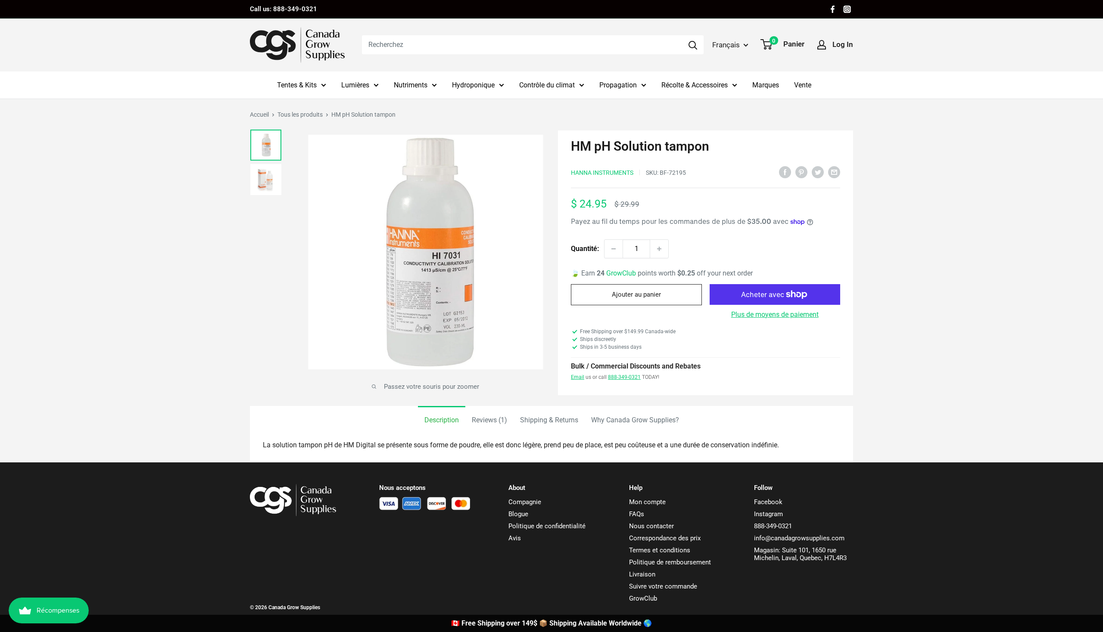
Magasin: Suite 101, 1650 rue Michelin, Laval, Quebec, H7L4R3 (800, 554)
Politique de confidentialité (547, 526)
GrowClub (622, 273)
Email (577, 377)
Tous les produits (300, 114)
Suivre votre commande (663, 586)
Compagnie (524, 502)
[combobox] (522, 44)
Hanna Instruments (602, 172)
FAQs (636, 514)
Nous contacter (651, 526)
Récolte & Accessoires (694, 85)
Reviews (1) (489, 420)
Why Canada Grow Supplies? (635, 420)
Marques (765, 85)
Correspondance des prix (665, 538)
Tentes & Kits (297, 85)
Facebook (768, 502)
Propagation (618, 85)
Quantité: (585, 249)
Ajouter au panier (636, 294)
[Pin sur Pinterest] (801, 171)
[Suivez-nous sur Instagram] (847, 9)
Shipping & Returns (549, 420)
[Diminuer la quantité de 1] (613, 249)
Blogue (518, 514)
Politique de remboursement (670, 562)
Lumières (355, 85)
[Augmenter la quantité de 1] (659, 249)
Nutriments (410, 85)
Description (441, 420)
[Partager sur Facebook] (785, 171)
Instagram (768, 514)
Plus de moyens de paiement (775, 314)
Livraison (642, 574)
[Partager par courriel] (834, 171)
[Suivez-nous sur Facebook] (833, 9)
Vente (802, 85)
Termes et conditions (659, 550)
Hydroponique (473, 85)
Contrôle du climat (547, 85)
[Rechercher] (693, 44)
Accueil (259, 114)
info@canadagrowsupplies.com (799, 538)
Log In (842, 44)
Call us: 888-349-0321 (283, 9)
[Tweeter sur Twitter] (818, 171)
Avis (514, 538)
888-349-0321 (624, 377)
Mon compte (647, 502)
